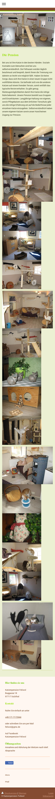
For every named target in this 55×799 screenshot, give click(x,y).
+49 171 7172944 (13, 717)
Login (51, 793)
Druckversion (10, 793)
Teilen (10, 763)
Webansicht (48, 796)
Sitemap (22, 793)
